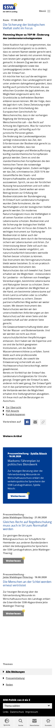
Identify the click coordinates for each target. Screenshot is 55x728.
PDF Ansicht (12, 410)
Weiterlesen (18, 496)
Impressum (31, 711)
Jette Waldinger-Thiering (18, 517)
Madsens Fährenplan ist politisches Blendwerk (24, 462)
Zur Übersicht (13, 407)
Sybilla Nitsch (39, 453)
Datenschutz (17, 711)
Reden (9, 684)
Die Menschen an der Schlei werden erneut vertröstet (27, 583)
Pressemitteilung (15, 678)
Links (6, 711)
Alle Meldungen (15, 671)
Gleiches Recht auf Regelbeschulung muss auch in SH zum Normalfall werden (27, 525)
